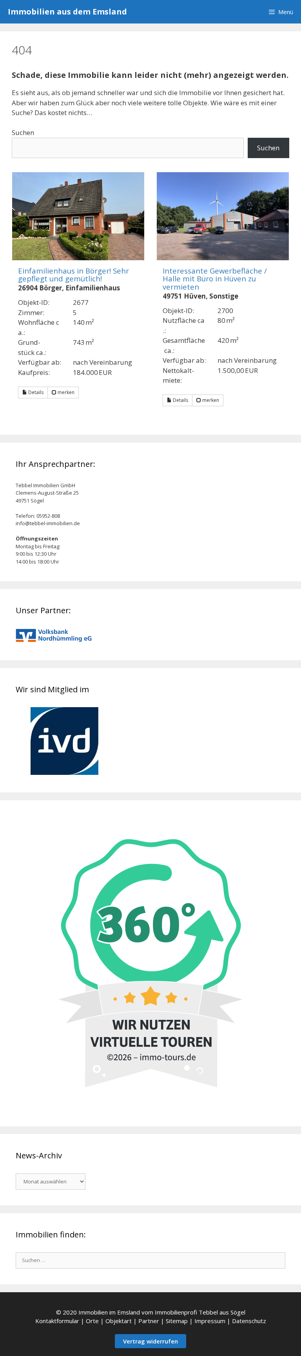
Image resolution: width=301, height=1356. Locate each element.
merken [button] (65, 392)
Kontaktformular (57, 1321)
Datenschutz (249, 1321)
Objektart (118, 1321)
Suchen (23, 132)
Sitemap (177, 1321)
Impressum (209, 1321)
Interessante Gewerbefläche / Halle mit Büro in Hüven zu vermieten (215, 279)
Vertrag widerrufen (150, 1341)
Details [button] (35, 392)
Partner (148, 1321)
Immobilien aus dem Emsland (67, 11)
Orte (92, 1321)
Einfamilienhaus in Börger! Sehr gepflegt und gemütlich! (73, 275)
